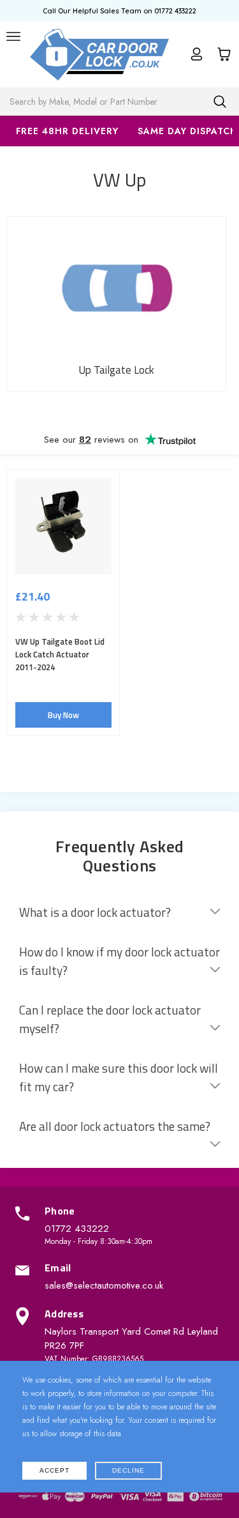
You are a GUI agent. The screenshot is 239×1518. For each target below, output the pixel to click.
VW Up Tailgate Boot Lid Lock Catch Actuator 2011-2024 (60, 654)
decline (128, 1470)
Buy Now (63, 715)
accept (54, 1470)
